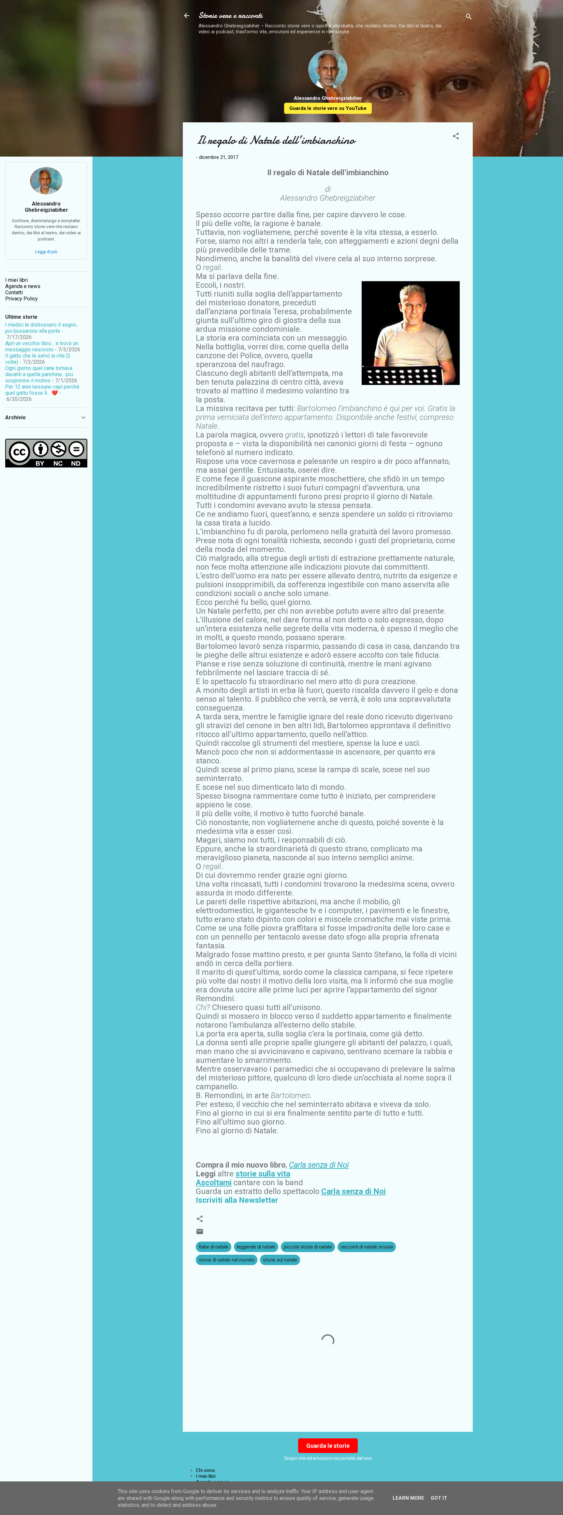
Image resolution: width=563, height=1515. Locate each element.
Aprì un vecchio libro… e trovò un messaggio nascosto (41, 346)
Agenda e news (22, 286)
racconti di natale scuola (366, 1247)
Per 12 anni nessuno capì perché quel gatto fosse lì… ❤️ (42, 390)
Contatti (14, 292)
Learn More (408, 1498)
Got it (439, 1498)
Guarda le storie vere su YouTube (328, 108)
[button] (456, 137)
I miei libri (206, 1476)
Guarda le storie (328, 1445)
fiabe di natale (213, 1247)
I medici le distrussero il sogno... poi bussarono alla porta (42, 328)
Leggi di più (46, 251)
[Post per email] (200, 1234)
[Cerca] (469, 18)
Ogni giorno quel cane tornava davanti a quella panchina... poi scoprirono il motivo (39, 374)
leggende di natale (256, 1247)
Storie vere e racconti (230, 15)
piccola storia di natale (308, 1247)
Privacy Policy (21, 299)
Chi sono (205, 1470)
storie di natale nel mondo (226, 1260)
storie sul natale (280, 1260)
